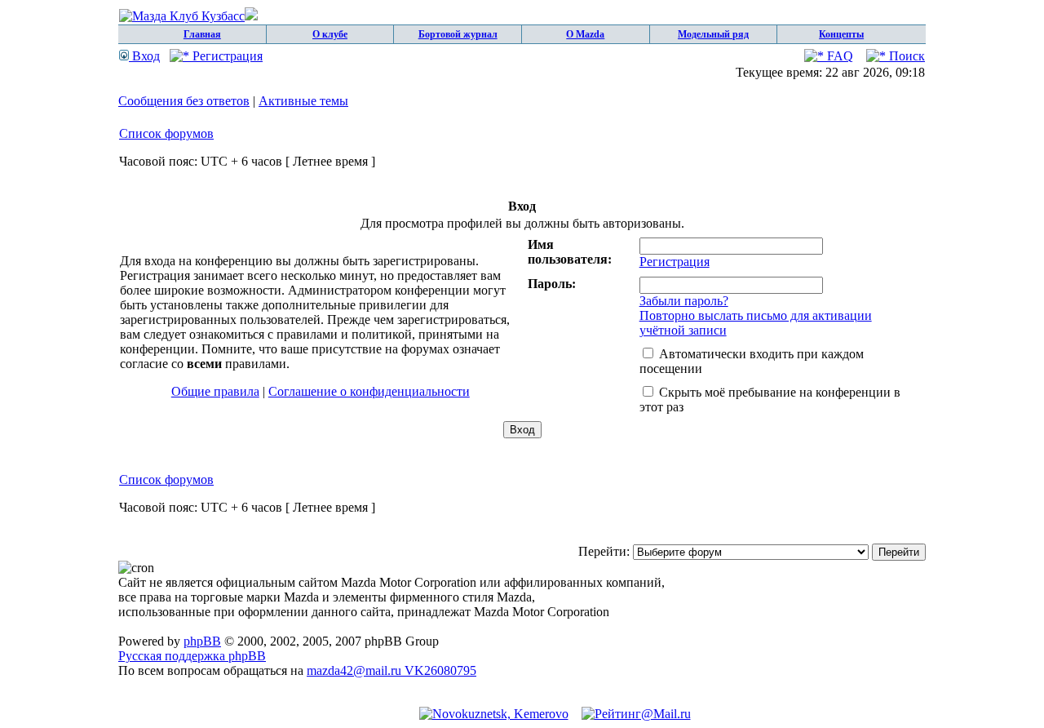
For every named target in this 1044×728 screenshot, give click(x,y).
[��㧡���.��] (493, 714)
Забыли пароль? (683, 301)
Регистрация (226, 56)
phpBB (202, 641)
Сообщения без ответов (184, 101)
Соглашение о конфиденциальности (369, 391)
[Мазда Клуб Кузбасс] (188, 16)
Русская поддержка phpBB (192, 656)
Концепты (841, 34)
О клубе (329, 34)
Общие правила (215, 391)
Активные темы (303, 101)
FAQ (838, 56)
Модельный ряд (713, 34)
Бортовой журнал (458, 34)
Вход (144, 56)
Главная (202, 34)
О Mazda (585, 34)
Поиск (905, 56)
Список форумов (166, 133)
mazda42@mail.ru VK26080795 (391, 670)
